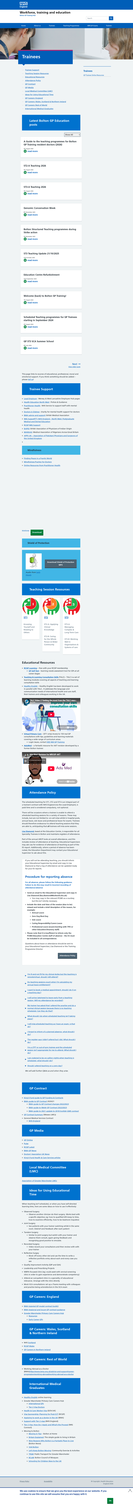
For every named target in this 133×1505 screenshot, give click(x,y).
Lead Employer (30, 399)
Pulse (26, 1143)
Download (37, 532)
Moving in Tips (35, 1434)
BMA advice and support (34, 415)
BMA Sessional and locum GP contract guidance (44, 1310)
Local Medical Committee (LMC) (39, 91)
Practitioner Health (32, 406)
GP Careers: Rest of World (36, 105)
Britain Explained (36, 1437)
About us (37, 26)
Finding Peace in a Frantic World (38, 458)
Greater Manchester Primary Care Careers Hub (44, 1313)
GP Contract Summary (33, 1115)
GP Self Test (34, 671)
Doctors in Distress (31, 412)
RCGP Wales (29, 1346)
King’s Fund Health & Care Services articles (42, 1158)
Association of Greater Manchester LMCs (39, 1181)
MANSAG (28, 432)
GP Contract (30, 84)
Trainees (52, 26)
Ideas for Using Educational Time (39, 94)
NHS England (34, 1121)
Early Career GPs (36, 1319)
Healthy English (30, 686)
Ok (110, 1501)
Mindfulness (25, 530)
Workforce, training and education (45, 12)
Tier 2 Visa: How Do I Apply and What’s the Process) (46, 1425)
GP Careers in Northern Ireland (37, 1350)
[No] (131, 1489)
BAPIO (27, 429)
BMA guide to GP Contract (35, 1101)
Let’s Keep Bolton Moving (40, 1450)
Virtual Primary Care (32, 734)
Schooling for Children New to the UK (45, 1461)
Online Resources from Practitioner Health (42, 465)
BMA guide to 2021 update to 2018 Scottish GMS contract (54, 1111)
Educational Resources (34, 77)
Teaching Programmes (71, 26)
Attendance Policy (33, 80)
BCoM (31, 1457)
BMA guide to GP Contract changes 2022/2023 (49, 1104)
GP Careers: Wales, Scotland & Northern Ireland (45, 102)
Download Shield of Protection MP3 (60, 563)
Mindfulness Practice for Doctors (38, 462)
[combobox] (97, 18)
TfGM (31, 1454)
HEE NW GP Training (56, 742)
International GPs (36, 1404)
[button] (51, 975)
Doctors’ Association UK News (36, 1154)
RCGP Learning (30, 668)
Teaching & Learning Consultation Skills (41, 677)
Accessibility (48, 1481)
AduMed (28, 745)
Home (23, 26)
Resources (33, 1316)
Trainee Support (32, 70)
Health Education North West (36, 402)
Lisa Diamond (28, 831)
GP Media (29, 87)
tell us (30, 379)
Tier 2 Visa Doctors (36, 1407)
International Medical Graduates (39, 109)
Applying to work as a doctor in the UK (41, 1418)
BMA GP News (30, 1151)
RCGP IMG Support (32, 425)
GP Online (28, 1140)
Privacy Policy (24, 1481)
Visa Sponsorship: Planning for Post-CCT (41, 1414)
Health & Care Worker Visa (35, 1411)
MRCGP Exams (92, 26)
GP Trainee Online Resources (93, 75)
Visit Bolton (34, 1447)
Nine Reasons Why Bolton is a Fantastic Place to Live (51, 1441)
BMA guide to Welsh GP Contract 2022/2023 (48, 1108)
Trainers (109, 26)
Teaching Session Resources (37, 73)
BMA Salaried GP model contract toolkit (41, 1306)
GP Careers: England (34, 98)
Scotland (32, 1342)
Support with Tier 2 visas (34, 1421)
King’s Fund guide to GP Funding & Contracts (43, 1098)
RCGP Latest (29, 1147)
